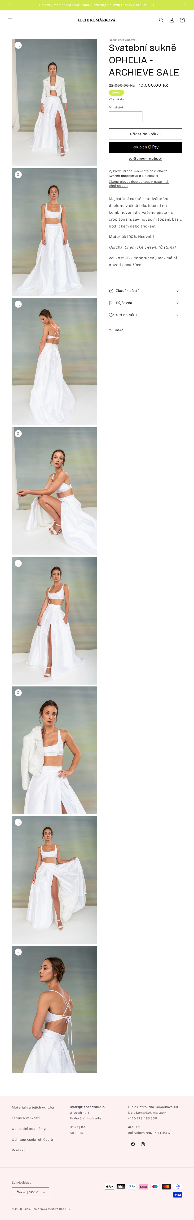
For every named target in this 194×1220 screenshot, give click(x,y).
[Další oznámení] (185, 5)
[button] (10, 20)
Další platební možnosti (145, 158)
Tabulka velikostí (26, 1118)
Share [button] (118, 330)
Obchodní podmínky (29, 1129)
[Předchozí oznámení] (9, 5)
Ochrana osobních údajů (32, 1140)
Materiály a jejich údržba (33, 1107)
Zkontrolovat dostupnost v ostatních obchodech (139, 184)
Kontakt (18, 1150)
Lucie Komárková (35, 1209)
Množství (116, 107)
